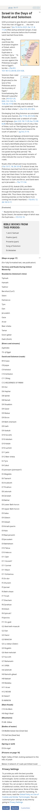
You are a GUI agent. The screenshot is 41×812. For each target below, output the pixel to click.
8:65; (4, 101)
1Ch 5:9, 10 (20, 217)
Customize (25, 808)
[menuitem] (3, 2)
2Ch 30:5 (31, 109)
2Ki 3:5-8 (17, 166)
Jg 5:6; (21, 131)
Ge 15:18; (16, 27)
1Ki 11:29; (25, 121)
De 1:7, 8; (31, 27)
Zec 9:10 (9, 104)
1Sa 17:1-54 (21, 182)
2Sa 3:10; (23, 109)
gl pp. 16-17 (13, 7)
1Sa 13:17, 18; (7, 166)
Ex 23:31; (23, 27)
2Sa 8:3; (12, 68)
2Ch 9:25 (31, 116)
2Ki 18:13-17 (7, 202)
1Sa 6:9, (32, 199)
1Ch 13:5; (9, 101)
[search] (38, 3)
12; (36, 199)
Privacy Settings (16, 802)
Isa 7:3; (33, 121)
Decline (15, 808)
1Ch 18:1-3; (6, 71)
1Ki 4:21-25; (11, 98)
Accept (6, 808)
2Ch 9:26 (20, 71)
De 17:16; (23, 116)
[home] (3, 2)
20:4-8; (14, 71)
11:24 (4, 30)
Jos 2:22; (18, 121)
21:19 (26, 131)
